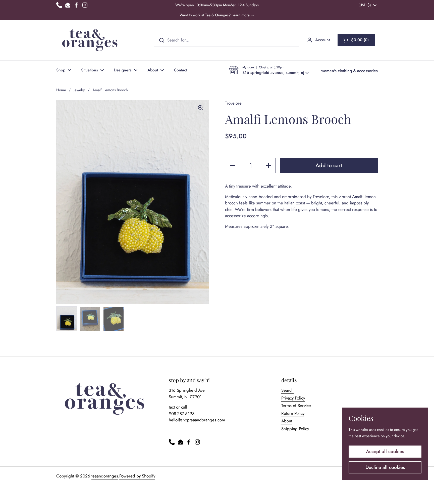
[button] (356, 40)
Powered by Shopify (137, 476)
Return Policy (292, 413)
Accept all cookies (385, 451)
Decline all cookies (385, 467)
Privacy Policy (293, 398)
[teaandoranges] (89, 40)
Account (322, 40)
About (286, 421)
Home (61, 90)
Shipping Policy (295, 429)
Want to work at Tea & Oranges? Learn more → (217, 15)
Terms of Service (296, 406)
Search (287, 390)
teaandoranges (104, 476)
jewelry (79, 90)
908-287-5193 (181, 414)
